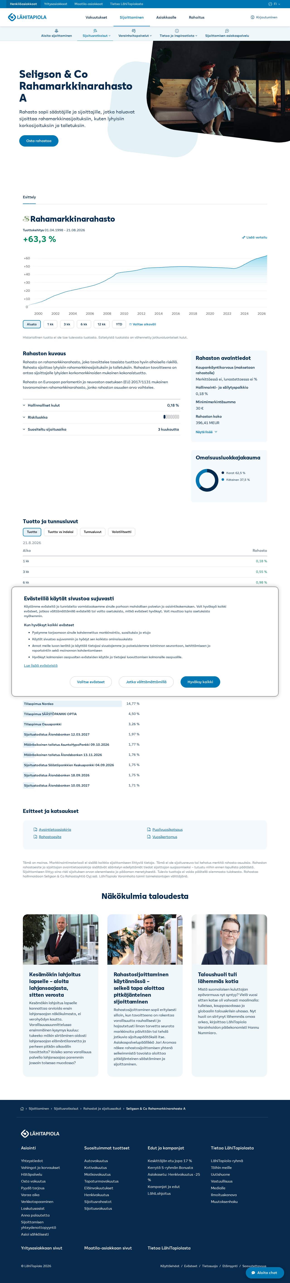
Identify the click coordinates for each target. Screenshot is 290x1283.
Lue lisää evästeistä (41, 665)
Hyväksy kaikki (200, 682)
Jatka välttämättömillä (146, 682)
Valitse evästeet (91, 682)
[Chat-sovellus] (265, 1272)
